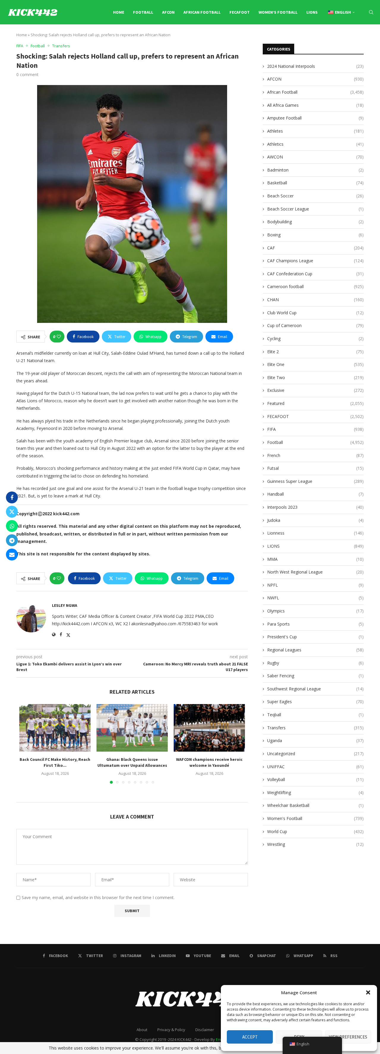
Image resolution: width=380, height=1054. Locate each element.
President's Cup (315, 637)
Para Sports (315, 624)
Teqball (315, 714)
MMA (315, 559)
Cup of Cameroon (315, 325)
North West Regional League (315, 572)
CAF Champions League (315, 260)
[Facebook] (319, 37)
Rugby (315, 663)
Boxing (315, 235)
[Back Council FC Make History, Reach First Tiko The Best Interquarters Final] (55, 728)
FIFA (315, 429)
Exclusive (315, 390)
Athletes (315, 131)
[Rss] (372, 37)
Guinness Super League (315, 481)
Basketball (315, 183)
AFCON (168, 12)
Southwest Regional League (315, 689)
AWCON (315, 157)
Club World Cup (315, 312)
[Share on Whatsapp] (12, 526)
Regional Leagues (315, 650)
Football (143, 12)
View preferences (348, 1037)
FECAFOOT (239, 12)
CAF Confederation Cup (315, 274)
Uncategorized (315, 753)
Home (118, 12)
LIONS (312, 12)
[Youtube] (345, 37)
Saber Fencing (315, 675)
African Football (202, 12)
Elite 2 (315, 351)
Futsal (315, 468)
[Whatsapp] (366, 37)
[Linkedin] (339, 37)
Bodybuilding (315, 221)
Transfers (315, 728)
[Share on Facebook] (12, 497)
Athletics (315, 144)
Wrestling (315, 844)
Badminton (315, 170)
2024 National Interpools (315, 66)
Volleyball (315, 779)
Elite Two (315, 377)
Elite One (315, 364)
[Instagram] (332, 37)
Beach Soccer (315, 196)
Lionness (315, 533)
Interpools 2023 (315, 507)
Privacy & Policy (171, 1029)
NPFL (315, 585)
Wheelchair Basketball (315, 805)
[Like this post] (59, 337)
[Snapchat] (359, 37)
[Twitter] (325, 37)
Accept (250, 1037)
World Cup (315, 831)
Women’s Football (278, 12)
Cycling (315, 338)
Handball (315, 494)
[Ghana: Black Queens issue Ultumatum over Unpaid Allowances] (132, 728)
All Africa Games (315, 105)
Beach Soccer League (315, 209)
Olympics (315, 611)
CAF (315, 248)
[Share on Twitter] (12, 512)
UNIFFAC (315, 766)
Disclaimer (204, 1029)
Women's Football (315, 818)
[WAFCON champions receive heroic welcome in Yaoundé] (209, 728)
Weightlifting (315, 792)
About (142, 1029)
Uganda (315, 740)
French (315, 455)
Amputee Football (315, 118)
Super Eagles (315, 701)
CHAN (315, 299)
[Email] (353, 37)
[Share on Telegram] (12, 540)
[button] (368, 992)
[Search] (371, 12)
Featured (315, 403)
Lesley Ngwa (64, 605)
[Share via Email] (12, 554)
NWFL (315, 598)
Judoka (315, 520)
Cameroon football (315, 286)
